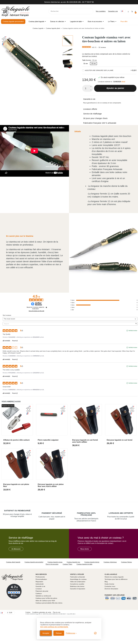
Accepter (45, 633)
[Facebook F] (132, 612)
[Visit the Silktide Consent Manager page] (95, 633)
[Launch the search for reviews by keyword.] (136, 324)
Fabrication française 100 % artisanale (99, 123)
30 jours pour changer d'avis (95, 118)
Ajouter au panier (115, 88)
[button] (16, 549)
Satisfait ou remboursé (17, 511)
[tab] (109, 97)
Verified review (133, 330)
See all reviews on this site (36, 311)
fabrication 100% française (86, 514)
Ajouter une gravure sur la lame (99, 70)
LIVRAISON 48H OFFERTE (121, 513)
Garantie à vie (113, 11)
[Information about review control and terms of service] (46, 307)
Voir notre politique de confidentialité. (54, 627)
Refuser (59, 633)
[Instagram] (136, 612)
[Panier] (135, 11)
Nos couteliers (101, 11)
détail (123, 82)
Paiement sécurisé (52, 513)
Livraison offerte (90, 109)
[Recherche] (90, 11)
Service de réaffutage (92, 114)
